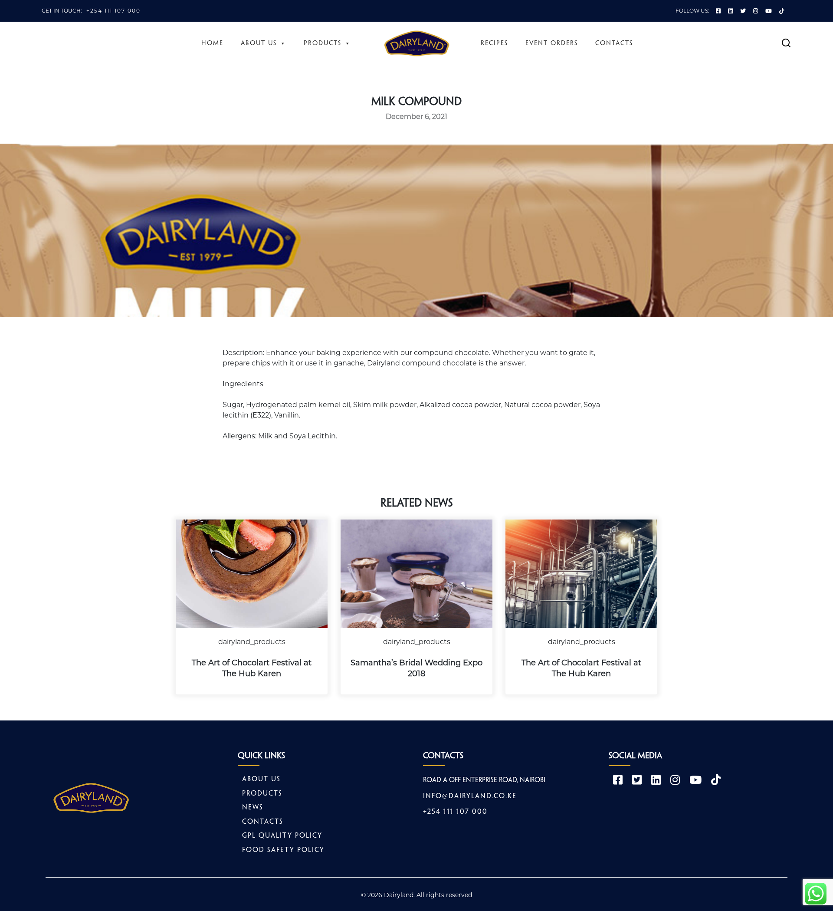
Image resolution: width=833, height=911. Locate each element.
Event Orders (551, 43)
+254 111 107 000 (113, 10)
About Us (259, 43)
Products (322, 43)
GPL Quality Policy (282, 835)
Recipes (494, 43)
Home (212, 43)
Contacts (614, 43)
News (252, 807)
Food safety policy (283, 850)
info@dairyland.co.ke (470, 796)
